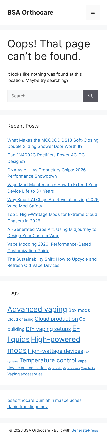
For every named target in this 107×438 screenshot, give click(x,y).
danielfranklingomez (27, 406)
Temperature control (47, 360)
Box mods (79, 310)
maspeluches (68, 400)
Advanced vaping (37, 309)
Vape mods (55, 368)
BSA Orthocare (30, 12)
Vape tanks (88, 368)
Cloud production (56, 318)
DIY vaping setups (48, 329)
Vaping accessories (25, 374)
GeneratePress (84, 430)
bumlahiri (45, 400)
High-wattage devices (55, 351)
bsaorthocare (20, 400)
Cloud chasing (20, 319)
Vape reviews (71, 368)
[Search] (90, 96)
